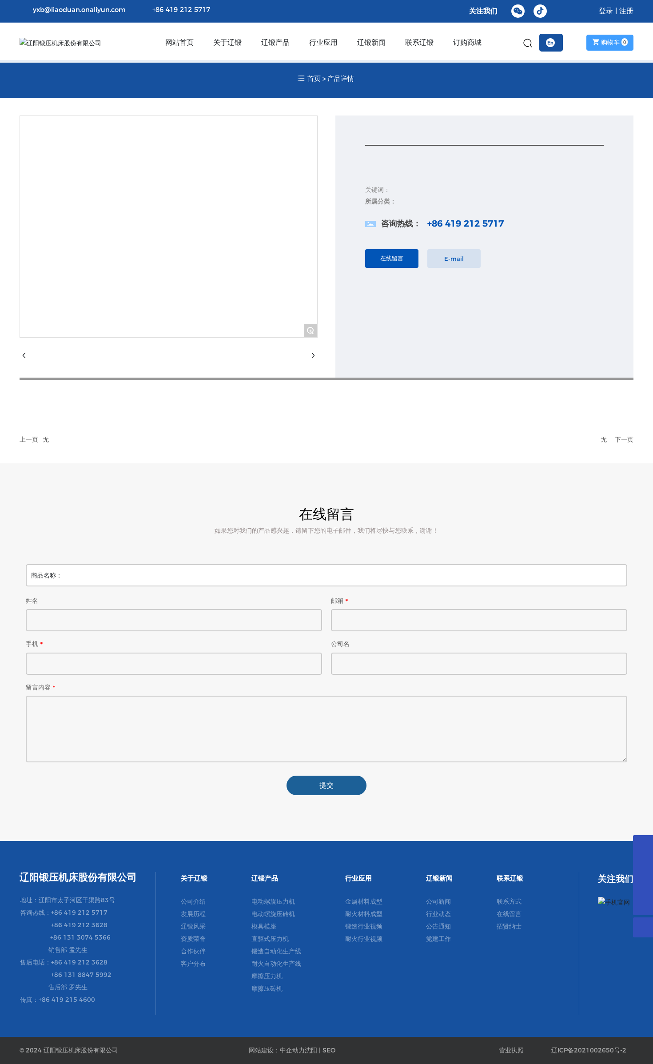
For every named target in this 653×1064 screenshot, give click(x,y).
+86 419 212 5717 (181, 9)
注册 (626, 11)
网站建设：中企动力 (277, 1050)
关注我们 (483, 11)
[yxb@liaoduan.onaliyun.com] (643, 865)
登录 (607, 11)
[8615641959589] (643, 845)
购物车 (612, 42)
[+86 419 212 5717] (643, 885)
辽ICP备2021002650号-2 (588, 1050)
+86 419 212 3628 (79, 925)
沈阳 (311, 1050)
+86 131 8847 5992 (81, 975)
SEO (329, 1050)
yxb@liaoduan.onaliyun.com (79, 9)
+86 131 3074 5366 (80, 937)
